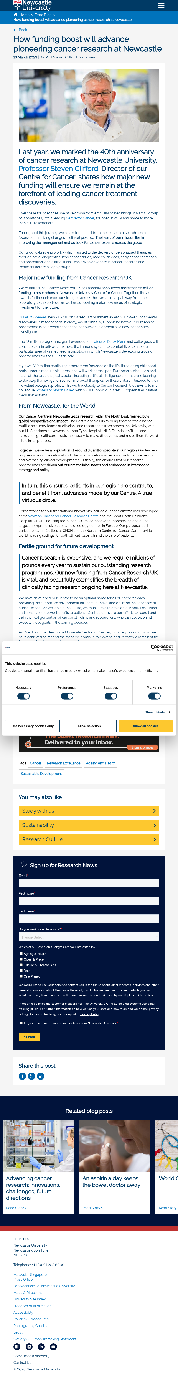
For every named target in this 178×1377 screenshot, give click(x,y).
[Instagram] (29, 1346)
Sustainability (38, 825)
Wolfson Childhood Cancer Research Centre (63, 516)
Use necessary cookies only (33, 726)
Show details (155, 712)
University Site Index (29, 1299)
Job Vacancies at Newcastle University (44, 1286)
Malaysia (20, 1275)
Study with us (38, 811)
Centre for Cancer (80, 218)
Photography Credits (30, 1326)
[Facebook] (16, 1346)
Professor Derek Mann (108, 341)
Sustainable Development (41, 774)
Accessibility (23, 1312)
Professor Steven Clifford (58, 168)
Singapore (38, 1275)
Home (24, 15)
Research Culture (42, 839)
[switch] (67, 696)
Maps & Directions (27, 1293)
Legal (17, 1332)
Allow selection (89, 726)
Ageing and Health (100, 763)
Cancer (35, 763)
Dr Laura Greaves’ (33, 317)
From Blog (43, 15)
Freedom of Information (32, 1306)
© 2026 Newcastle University (36, 1369)
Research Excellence (63, 763)
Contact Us (22, 1362)
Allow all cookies (145, 726)
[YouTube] (53, 1346)
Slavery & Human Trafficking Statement (44, 1339)
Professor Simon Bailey (55, 390)
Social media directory (31, 1356)
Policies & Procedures (31, 1319)
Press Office (23, 1279)
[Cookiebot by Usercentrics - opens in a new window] (154, 648)
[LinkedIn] (41, 1346)
